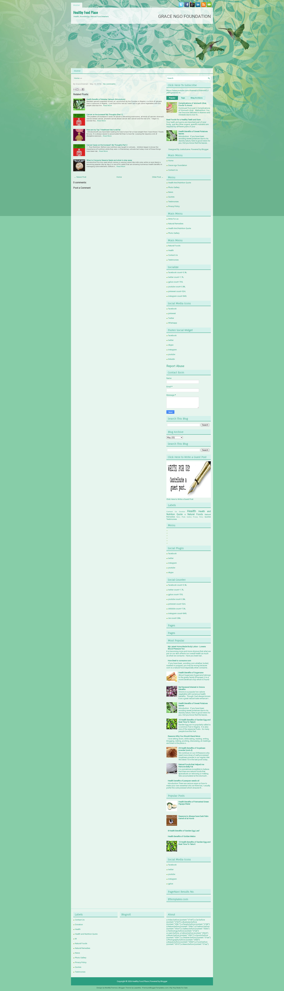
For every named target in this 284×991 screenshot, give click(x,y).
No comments (109, 84)
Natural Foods (174, 246)
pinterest (172, 313)
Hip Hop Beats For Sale (179, 988)
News (170, 192)
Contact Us (173, 170)
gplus (170, 884)
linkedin (171, 359)
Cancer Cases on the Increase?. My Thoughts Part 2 (107, 145)
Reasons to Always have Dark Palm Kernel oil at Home (193, 817)
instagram (172, 350)
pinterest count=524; (177, 291)
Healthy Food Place (85, 12)
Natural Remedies (175, 223)
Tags (183, 98)
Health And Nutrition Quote (179, 183)
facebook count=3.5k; (177, 272)
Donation (182, 512)
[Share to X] (80, 89)
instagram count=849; (177, 296)
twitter (171, 340)
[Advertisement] (142, 46)
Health (171, 250)
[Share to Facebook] (83, 89)
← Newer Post (80, 177)
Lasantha (137, 988)
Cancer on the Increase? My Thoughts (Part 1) (105, 114)
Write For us (173, 219)
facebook (172, 309)
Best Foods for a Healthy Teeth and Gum (183, 119)
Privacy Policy (174, 206)
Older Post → (157, 177)
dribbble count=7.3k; (177, 609)
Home (76, 5)
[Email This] (74, 89)
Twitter (171, 318)
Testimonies (173, 201)
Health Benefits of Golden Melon (182, 836)
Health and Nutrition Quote (86, 934)
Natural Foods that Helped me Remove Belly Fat (191, 765)
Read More (107, 105)
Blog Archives (197, 98)
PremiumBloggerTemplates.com (155, 988)
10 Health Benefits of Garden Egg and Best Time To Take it (194, 721)
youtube (171, 354)
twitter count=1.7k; (176, 277)
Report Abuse (175, 366)
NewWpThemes (111, 988)
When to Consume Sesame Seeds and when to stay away (109, 160)
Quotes (171, 197)
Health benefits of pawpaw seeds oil (183, 781)
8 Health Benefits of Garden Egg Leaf (183, 831)
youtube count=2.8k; (176, 287)
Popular (172, 98)
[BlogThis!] (77, 89)
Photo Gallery (173, 187)
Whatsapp (172, 323)
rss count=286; (174, 618)
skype (170, 345)
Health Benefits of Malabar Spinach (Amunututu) (106, 99)
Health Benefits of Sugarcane (191, 672)
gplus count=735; (175, 282)
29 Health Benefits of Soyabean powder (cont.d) (192, 749)
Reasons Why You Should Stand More (184, 736)
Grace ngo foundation (177, 165)
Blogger (205, 149)
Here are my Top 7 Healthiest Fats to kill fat (103, 130)
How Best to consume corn (179, 660)
